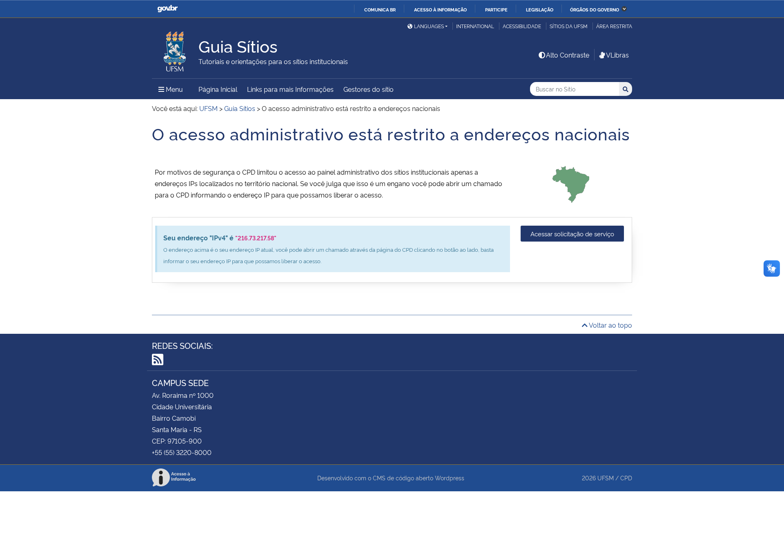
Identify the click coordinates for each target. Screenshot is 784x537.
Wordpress (449, 478)
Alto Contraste (567, 54)
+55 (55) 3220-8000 (182, 452)
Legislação (539, 9)
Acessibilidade (522, 25)
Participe (496, 9)
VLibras (617, 54)
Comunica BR (380, 9)
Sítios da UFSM (569, 25)
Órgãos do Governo (594, 9)
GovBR (167, 9)
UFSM (605, 478)
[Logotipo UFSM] (175, 49)
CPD (626, 478)
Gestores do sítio (368, 88)
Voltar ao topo (610, 324)
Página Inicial (217, 88)
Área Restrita (614, 25)
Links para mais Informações (290, 88)
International (475, 25)
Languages (429, 25)
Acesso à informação (440, 9)
